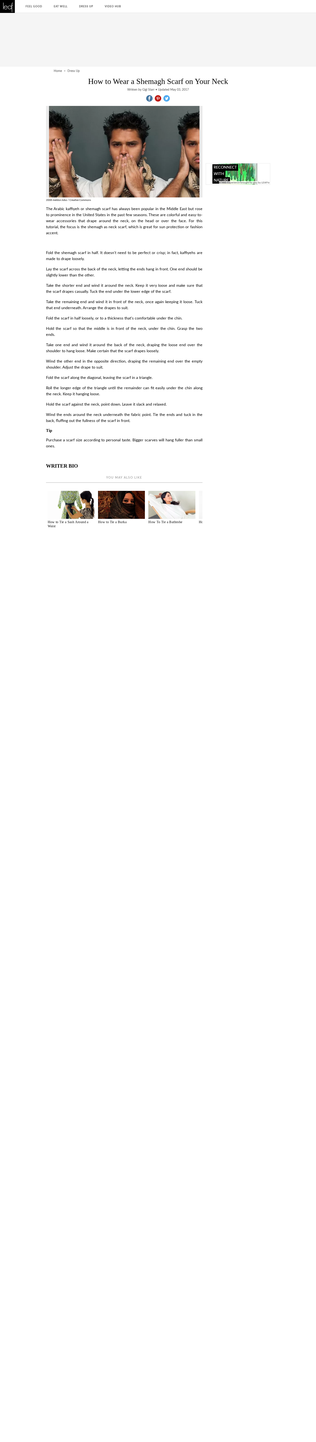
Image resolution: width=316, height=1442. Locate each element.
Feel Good (34, 6)
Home (58, 71)
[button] (149, 98)
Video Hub (113, 6)
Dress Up (86, 6)
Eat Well (60, 6)
